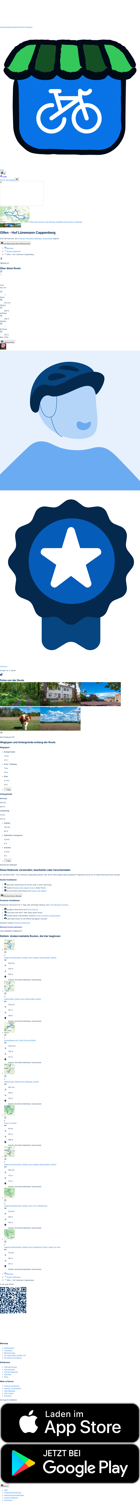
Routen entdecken (14, 251)
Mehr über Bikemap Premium (57, 905)
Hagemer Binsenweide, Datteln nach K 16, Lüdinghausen (25, 1206)
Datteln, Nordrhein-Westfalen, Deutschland (35, 239)
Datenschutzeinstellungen (14, 1495)
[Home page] (70, 13)
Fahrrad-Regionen (11, 1372)
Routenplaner (13, 27)
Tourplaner (8, 1350)
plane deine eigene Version (24, 888)
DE (4, 173)
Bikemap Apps (9, 1353)
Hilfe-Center (9, 1393)
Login (4, 176)
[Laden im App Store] (70, 1423)
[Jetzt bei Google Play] (70, 1463)
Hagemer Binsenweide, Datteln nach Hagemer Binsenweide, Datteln (30, 958)
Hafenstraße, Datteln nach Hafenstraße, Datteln (22, 999)
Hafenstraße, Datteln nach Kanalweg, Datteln (21, 1082)
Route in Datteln (10, 1123)
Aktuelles (7, 1374)
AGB (5, 1490)
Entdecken (4, 27)
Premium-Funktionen (22, 923)
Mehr (8, 790)
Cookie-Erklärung (11, 1498)
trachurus (3, 666)
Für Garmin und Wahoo (13, 1358)
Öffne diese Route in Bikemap (12, 896)
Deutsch (5, 1486)
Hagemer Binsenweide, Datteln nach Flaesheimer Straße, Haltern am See (32, 1247)
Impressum (8, 1500)
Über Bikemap (9, 1391)
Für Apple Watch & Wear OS (15, 1355)
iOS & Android (32, 909)
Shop (6, 1377)
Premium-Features (25, 27)
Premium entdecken (11, 1386)
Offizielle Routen (10, 1367)
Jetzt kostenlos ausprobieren (48, 916)
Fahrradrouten (9, 1369)
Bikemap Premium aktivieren (11, 927)
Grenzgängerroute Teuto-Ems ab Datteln (20, 1040)
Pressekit (7, 1396)
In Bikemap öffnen (8, 342)
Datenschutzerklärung (12, 1493)
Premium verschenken (12, 1388)
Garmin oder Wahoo (39, 891)
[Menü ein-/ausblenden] (17, 179)
